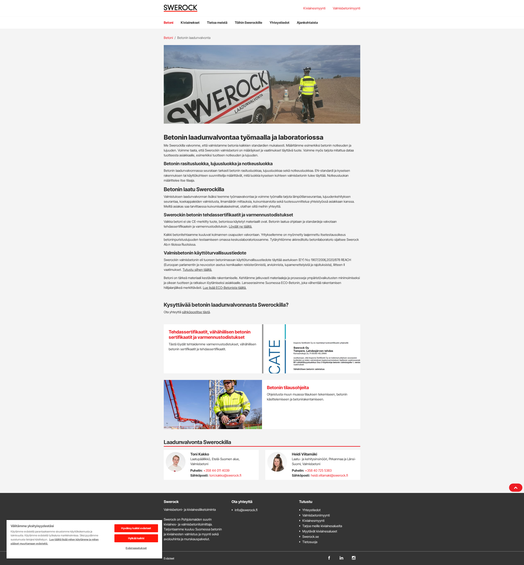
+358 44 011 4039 (216, 470)
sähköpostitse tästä (196, 312)
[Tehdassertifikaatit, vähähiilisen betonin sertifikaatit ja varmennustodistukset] (262, 348)
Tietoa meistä (217, 22)
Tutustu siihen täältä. (197, 270)
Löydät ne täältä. (240, 226)
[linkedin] (341, 557)
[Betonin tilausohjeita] (262, 404)
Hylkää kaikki (136, 538)
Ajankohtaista (307, 22)
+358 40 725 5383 (318, 470)
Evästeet (169, 558)
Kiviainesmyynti (314, 8)
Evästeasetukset (136, 548)
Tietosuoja (309, 542)
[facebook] (329, 557)
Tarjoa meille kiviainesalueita (322, 526)
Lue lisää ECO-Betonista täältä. (224, 288)
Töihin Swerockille (248, 22)
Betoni (168, 22)
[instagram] (354, 557)
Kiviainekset (190, 22)
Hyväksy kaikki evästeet (136, 528)
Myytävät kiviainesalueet (319, 531)
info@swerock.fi (246, 510)
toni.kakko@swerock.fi (225, 475)
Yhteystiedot (279, 22)
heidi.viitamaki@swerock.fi (329, 475)
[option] (262, 84)
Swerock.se (310, 536)
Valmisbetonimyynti (346, 8)
